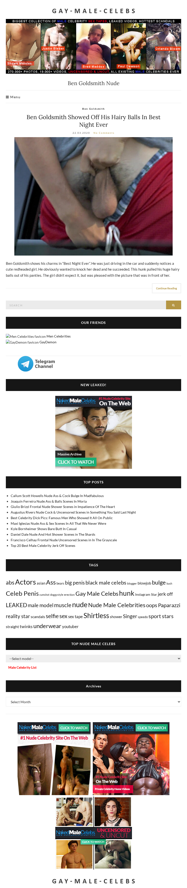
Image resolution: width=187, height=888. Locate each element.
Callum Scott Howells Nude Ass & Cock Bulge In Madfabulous (57, 496)
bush (169, 583)
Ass (51, 582)
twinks (26, 626)
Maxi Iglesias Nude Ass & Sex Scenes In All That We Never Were (58, 523)
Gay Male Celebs (96, 593)
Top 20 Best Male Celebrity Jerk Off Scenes (43, 545)
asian (41, 583)
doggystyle (56, 594)
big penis (75, 582)
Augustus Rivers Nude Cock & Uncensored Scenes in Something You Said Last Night (73, 512)
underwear (47, 625)
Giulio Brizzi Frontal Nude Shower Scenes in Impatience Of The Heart (63, 507)
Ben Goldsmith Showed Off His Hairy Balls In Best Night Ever (93, 120)
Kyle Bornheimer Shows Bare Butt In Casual (44, 529)
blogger (132, 583)
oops (151, 605)
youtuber (70, 626)
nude (79, 604)
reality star (18, 616)
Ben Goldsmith (93, 108)
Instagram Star (146, 594)
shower (116, 616)
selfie (52, 616)
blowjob (144, 583)
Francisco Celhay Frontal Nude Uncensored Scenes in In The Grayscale (64, 540)
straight (12, 626)
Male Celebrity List (22, 667)
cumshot (44, 594)
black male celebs (105, 582)
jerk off (165, 594)
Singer (130, 616)
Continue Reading (166, 288)
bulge (159, 582)
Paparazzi (169, 605)
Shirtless (96, 616)
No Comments (104, 132)
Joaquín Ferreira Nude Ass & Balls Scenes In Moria (49, 501)
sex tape (75, 616)
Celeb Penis (22, 593)
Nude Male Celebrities (116, 604)
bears (60, 583)
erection (69, 594)
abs (10, 582)
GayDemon (47, 342)
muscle (62, 605)
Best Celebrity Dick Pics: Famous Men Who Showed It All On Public (62, 518)
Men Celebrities (59, 336)
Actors (25, 581)
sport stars (161, 616)
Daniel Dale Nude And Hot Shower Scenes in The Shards (53, 534)
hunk (126, 593)
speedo (143, 617)
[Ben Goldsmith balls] (93, 196)
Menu (14, 97)
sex (63, 616)
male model (40, 605)
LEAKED (16, 605)
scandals (38, 616)
